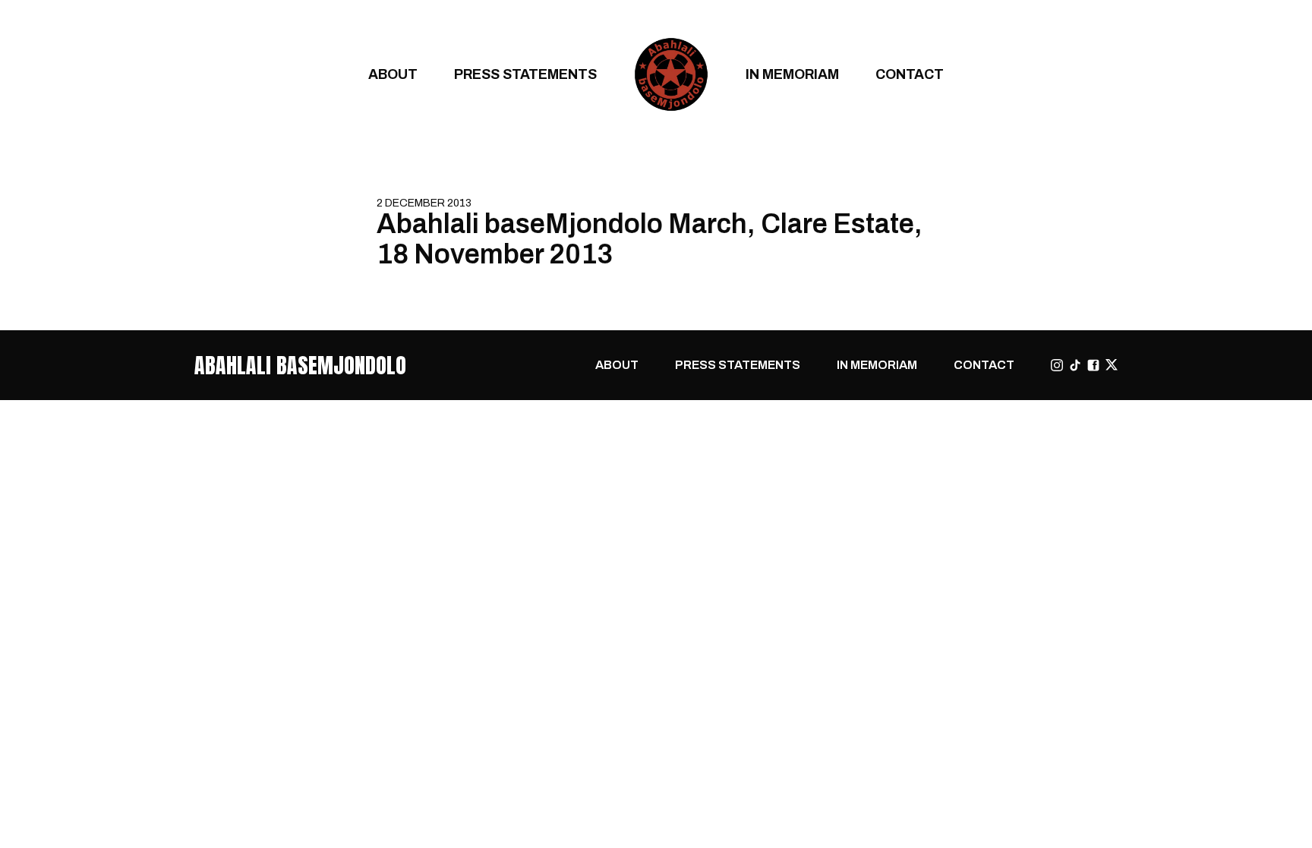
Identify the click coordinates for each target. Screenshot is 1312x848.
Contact (909, 74)
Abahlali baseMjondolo (300, 365)
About (393, 74)
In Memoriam (792, 74)
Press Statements (525, 74)
